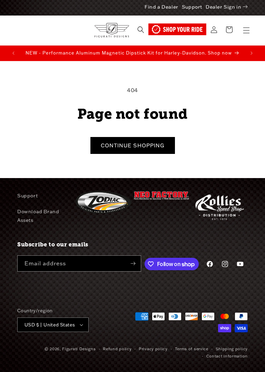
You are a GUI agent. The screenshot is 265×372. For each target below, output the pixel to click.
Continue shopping (133, 145)
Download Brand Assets (38, 215)
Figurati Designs (79, 348)
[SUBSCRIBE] (133, 263)
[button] (246, 30)
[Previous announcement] (13, 53)
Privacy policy (153, 348)
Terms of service (191, 348)
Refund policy (117, 348)
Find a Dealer (161, 7)
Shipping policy (232, 348)
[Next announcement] (251, 53)
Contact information (227, 356)
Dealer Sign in (223, 7)
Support (192, 7)
